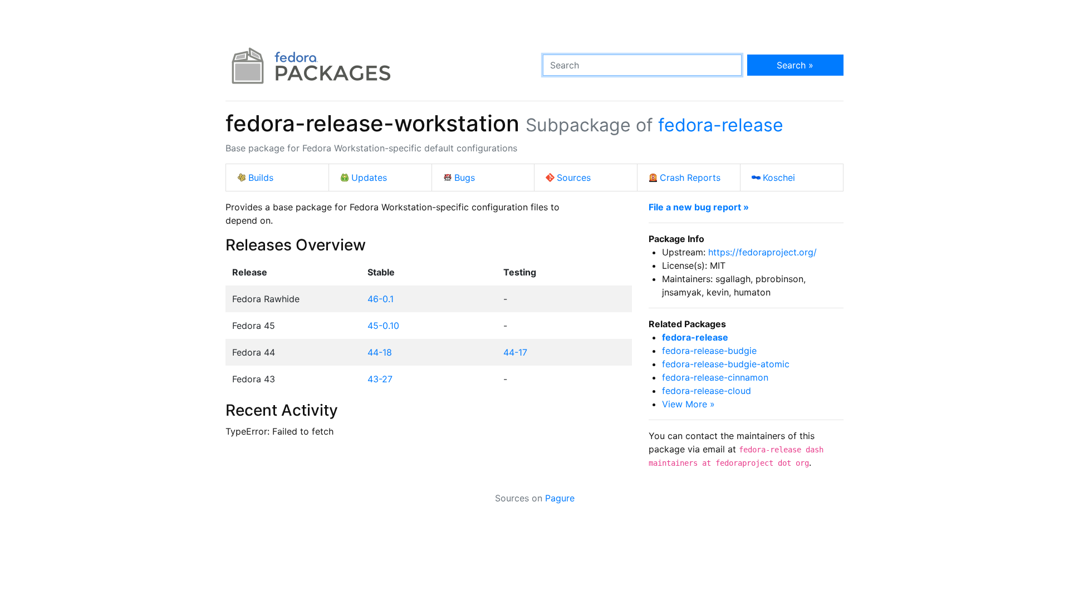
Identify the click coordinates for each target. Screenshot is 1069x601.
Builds (260, 177)
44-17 (515, 352)
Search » (795, 65)
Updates (369, 177)
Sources (574, 177)
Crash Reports (690, 177)
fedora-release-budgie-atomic (726, 364)
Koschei (779, 177)
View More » (688, 404)
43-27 (380, 379)
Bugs (464, 177)
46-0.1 (380, 298)
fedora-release (720, 125)
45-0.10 (383, 325)
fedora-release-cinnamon (715, 377)
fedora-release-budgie (709, 350)
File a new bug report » (699, 207)
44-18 (379, 352)
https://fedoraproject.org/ (762, 252)
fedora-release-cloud (706, 390)
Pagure (560, 498)
